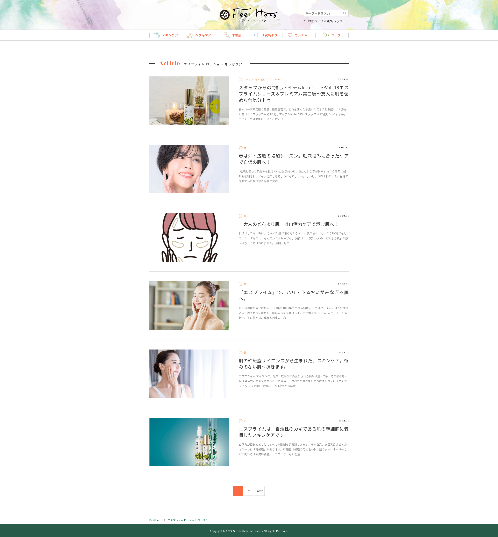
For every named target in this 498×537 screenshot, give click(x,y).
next (260, 491)
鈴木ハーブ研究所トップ (325, 21)
